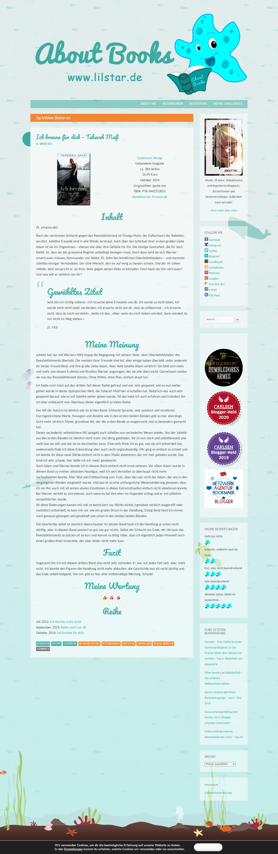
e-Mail (212, 290)
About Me (148, 104)
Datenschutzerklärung (218, 793)
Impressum (211, 785)
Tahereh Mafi (144, 643)
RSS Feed (214, 295)
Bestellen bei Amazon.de (149, 197)
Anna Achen (212, 712)
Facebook (214, 240)
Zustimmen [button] (208, 847)
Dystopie (56, 643)
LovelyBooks (215, 267)
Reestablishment (111, 643)
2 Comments (43, 648)
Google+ (213, 279)
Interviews (198, 104)
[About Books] (139, 97)
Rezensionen (173, 104)
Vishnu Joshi (212, 731)
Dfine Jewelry (213, 672)
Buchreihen (43, 643)
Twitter (212, 251)
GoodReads (215, 262)
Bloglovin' (214, 256)
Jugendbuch (69, 643)
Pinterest (214, 273)
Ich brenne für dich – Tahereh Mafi (77, 137)
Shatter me (128, 643)
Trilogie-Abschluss (163, 643)
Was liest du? (216, 284)
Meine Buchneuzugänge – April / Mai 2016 (223, 698)
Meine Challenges (227, 104)
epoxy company (214, 692)
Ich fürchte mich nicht (65, 622)
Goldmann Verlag (149, 158)
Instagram (214, 245)
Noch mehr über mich (224, 210)
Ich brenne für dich (70, 633)
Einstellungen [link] (73, 849)
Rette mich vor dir (74, 627)
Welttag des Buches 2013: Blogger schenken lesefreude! (221, 717)
